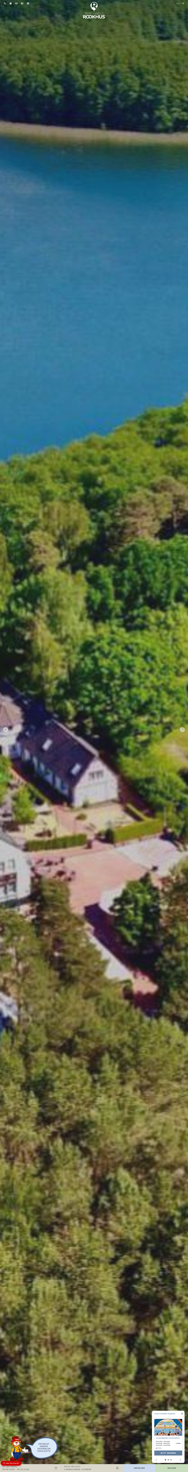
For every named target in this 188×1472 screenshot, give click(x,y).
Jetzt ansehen (168, 1453)
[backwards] (5, 729)
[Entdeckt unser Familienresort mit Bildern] (22, 3)
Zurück (156, 1460)
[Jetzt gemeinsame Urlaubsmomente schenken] (28, 3)
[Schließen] (182, 1414)
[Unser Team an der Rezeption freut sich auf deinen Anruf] (5, 3)
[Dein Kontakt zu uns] (16, 3)
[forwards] (182, 729)
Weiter (180, 1460)
